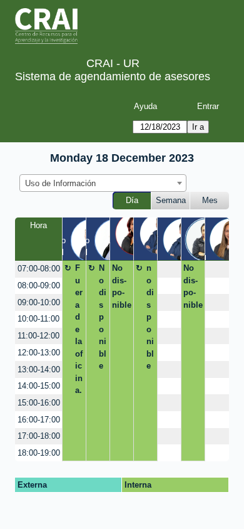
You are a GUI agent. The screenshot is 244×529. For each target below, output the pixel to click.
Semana (171, 200)
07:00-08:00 (39, 268)
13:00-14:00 (39, 369)
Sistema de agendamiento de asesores (112, 76)
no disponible (150, 316)
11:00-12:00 (38, 335)
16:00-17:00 (39, 419)
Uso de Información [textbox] (60, 183)
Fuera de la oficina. (79, 329)
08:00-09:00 (39, 285)
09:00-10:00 (39, 302)
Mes (210, 200)
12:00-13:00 (39, 352)
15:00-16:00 (39, 402)
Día (132, 200)
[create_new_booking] (169, 269)
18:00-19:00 (39, 453)
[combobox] (102, 183)
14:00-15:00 (39, 385)
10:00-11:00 (38, 318)
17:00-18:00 (39, 436)
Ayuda (145, 106)
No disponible (102, 316)
